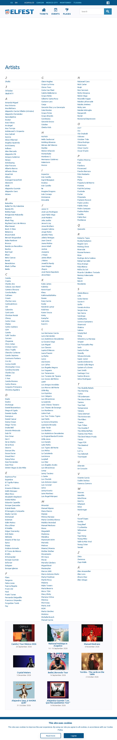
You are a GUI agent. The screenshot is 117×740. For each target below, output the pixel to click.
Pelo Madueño (83, 174)
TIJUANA (77, 3)
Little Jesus (46, 439)
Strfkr (79, 304)
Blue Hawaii (10, 226)
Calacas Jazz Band (12, 287)
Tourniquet (82, 457)
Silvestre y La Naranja (86, 339)
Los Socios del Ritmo (50, 379)
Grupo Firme (46, 113)
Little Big (45, 390)
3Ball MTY (9, 93)
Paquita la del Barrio (85, 183)
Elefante (8, 537)
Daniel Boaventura (12, 408)
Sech (79, 347)
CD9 (7, 330)
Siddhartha (82, 319)
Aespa (7, 160)
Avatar (8, 120)
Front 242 (9, 589)
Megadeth (45, 531)
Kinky (43, 315)
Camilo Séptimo (11, 355)
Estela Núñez (10, 500)
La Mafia (44, 356)
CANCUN (40, 3)
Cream (8, 298)
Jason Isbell (46, 246)
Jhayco (44, 269)
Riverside (81, 249)
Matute (44, 514)
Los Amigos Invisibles (50, 385)
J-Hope (44, 255)
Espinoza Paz (10, 477)
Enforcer (8, 563)
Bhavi (7, 255)
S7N (79, 296)
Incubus (44, 183)
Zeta (79, 556)
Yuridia (80, 521)
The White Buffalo (85, 431)
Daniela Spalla (11, 413)
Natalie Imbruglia (84, 110)
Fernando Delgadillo (13, 597)
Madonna (45, 534)
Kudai (43, 304)
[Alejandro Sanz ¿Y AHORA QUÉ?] (24, 689)
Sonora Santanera (85, 322)
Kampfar (45, 318)
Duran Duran (10, 453)
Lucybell (44, 459)
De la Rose (9, 445)
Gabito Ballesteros (49, 93)
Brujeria (8, 218)
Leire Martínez (47, 493)
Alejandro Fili (10, 154)
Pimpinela (81, 197)
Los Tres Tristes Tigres (50, 416)
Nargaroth (81, 113)
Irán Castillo (46, 177)
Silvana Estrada (83, 356)
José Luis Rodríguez (49, 212)
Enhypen (8, 565)
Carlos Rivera (10, 384)
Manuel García (47, 620)
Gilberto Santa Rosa (49, 99)
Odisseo (80, 136)
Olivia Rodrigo (83, 142)
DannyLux (9, 416)
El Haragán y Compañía (14, 511)
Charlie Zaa (10, 373)
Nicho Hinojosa (83, 93)
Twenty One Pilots (85, 434)
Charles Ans (10, 284)
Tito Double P (83, 428)
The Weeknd (82, 445)
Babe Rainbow (11, 240)
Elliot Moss (9, 494)
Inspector (45, 174)
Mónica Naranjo (47, 517)
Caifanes (8, 295)
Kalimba (44, 287)
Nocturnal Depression (86, 119)
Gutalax (44, 124)
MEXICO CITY (52, 3)
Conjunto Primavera (13, 387)
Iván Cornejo (46, 194)
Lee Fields (45, 419)
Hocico (44, 165)
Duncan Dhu (10, 450)
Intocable (45, 200)
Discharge (9, 405)
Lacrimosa (45, 456)
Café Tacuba (10, 335)
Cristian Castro (11, 347)
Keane (44, 298)
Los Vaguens (46, 370)
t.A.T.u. (80, 451)
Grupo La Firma (47, 84)
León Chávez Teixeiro (50, 405)
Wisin (79, 507)
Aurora (8, 137)
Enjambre (9, 480)
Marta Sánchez (47, 611)
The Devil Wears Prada (86, 437)
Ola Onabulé (82, 134)
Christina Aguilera (12, 390)
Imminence (45, 197)
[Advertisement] (58, 39)
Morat (44, 560)
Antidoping (10, 163)
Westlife (80, 495)
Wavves (80, 492)
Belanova (9, 232)
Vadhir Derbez (83, 481)
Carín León (9, 312)
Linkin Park (45, 413)
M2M (43, 608)
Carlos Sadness (11, 327)
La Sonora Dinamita (49, 422)
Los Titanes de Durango (51, 408)
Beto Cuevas (10, 258)
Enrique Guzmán (12, 560)
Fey (6, 606)
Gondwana (45, 119)
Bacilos (8, 249)
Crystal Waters (24, 673)
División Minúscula (12, 430)
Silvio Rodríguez (84, 379)
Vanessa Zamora (84, 483)
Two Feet (81, 405)
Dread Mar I (10, 456)
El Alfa (7, 554)
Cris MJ (8, 361)
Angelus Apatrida (12, 143)
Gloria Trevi (46, 87)
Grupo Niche (46, 96)
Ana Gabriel (10, 134)
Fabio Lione (10, 583)
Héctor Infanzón (48, 151)
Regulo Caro (82, 244)
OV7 (79, 128)
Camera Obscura (12, 290)
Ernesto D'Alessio (12, 488)
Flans (7, 577)
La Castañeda (47, 453)
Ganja (43, 104)
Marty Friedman (48, 577)
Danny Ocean (10, 422)
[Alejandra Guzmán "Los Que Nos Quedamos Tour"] (58, 689)
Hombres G (46, 157)
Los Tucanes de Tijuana (51, 376)
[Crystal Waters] (24, 661)
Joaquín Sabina (47, 229)
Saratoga (81, 316)
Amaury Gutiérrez (12, 157)
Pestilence (81, 220)
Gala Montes (46, 110)
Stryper (80, 342)
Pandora (81, 166)
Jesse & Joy (46, 223)
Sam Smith (81, 370)
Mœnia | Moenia (48, 548)
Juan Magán (46, 266)
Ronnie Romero (83, 252)
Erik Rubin (9, 534)
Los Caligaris (46, 396)
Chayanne (9, 341)
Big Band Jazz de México (15, 223)
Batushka (9, 203)
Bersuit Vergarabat (13, 238)
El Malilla (8, 528)
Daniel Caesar (10, 419)
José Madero (46, 218)
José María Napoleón (50, 272)
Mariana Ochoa (47, 597)
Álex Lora (81, 574)
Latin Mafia (46, 445)
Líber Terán (46, 428)
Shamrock (81, 324)
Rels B (79, 281)
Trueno (80, 422)
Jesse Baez (46, 275)
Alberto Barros (11, 168)
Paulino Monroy (83, 160)
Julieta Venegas (47, 238)
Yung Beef (81, 524)
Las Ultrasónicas (48, 399)
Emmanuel (9, 517)
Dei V (7, 439)
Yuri (79, 533)
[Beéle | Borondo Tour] (58, 661)
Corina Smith (10, 364)
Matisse (44, 545)
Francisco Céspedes (13, 600)
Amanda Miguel (11, 103)
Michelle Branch (47, 617)
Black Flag (9, 220)
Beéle (7, 269)
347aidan (9, 91)
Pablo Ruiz (81, 217)
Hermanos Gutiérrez (49, 159)
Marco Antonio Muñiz (50, 574)
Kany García (46, 301)
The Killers (81, 419)
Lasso (43, 359)
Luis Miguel (46, 345)
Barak (7, 260)
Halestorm (45, 162)
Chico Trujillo (10, 350)
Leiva (43, 488)
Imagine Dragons (48, 191)
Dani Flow (9, 465)
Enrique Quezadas (12, 505)
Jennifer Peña (47, 235)
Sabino (80, 330)
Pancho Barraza (84, 171)
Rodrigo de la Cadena (86, 258)
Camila (8, 278)
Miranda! (45, 505)
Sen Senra (81, 313)
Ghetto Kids (46, 127)
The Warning (82, 391)
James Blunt (46, 258)
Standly (80, 353)
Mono (43, 528)
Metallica (45, 537)
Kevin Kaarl (46, 290)
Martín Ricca (46, 580)
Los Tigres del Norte (49, 448)
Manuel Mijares (47, 508)
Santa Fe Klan (83, 350)
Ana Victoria (10, 105)
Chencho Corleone (12, 353)
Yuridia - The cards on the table (92, 673)
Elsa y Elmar (10, 525)
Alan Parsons (10, 166)
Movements (46, 554)
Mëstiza (44, 600)
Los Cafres (45, 365)
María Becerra (47, 588)
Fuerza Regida (11, 586)
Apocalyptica (10, 117)
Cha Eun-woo (10, 301)
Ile (42, 188)
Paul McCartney (83, 188)
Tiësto (80, 439)
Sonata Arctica (83, 307)
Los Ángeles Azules (49, 465)
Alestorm (9, 183)
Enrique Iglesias (11, 568)
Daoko (8, 402)
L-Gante (44, 476)
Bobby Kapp (10, 212)
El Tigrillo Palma (12, 482)
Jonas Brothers (47, 226)
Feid (7, 592)
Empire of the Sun (12, 540)
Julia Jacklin (46, 220)
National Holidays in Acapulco (58, 645)
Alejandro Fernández (14, 114)
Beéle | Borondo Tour (58, 673)
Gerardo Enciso (47, 122)
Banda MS (9, 209)
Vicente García (83, 478)
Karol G (44, 324)
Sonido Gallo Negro (85, 365)
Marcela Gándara (48, 563)
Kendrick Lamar (47, 307)
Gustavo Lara (46, 102)
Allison (8, 177)
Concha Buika (10, 292)
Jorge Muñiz (46, 232)
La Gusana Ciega (48, 342)
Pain (79, 163)
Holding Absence (48, 142)
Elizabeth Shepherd (13, 497)
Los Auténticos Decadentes (52, 339)
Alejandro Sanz (11, 191)
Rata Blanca (82, 267)
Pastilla (80, 214)
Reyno (80, 278)
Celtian (8, 375)
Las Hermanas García (50, 333)
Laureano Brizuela (48, 425)
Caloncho (9, 310)
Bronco (8, 243)
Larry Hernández (48, 336)
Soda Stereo (82, 299)
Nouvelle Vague (84, 99)
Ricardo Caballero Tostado (88, 272)
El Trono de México (13, 551)
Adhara (8, 148)
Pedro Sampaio (83, 208)
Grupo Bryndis (47, 116)
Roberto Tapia (83, 238)
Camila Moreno (11, 381)
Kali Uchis (45, 321)
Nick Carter (82, 84)
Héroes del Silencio (49, 145)
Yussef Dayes (82, 519)
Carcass (8, 338)
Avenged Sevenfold (13, 180)
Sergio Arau (82, 310)
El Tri (7, 485)
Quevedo (81, 229)
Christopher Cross (12, 367)
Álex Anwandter (84, 571)
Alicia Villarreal (11, 140)
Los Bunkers (46, 430)
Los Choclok (46, 479)
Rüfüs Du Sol (82, 269)
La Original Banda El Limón (52, 436)
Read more (50, 736)
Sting (79, 336)
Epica (7, 543)
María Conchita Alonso (50, 520)
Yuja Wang (81, 536)
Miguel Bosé (46, 565)
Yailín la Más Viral (84, 542)
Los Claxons (46, 347)
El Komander (10, 557)
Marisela (44, 543)
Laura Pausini (46, 353)
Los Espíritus (46, 393)
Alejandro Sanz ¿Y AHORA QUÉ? (24, 702)
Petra (79, 177)
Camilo (8, 332)
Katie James (46, 284)
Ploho (79, 180)
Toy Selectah (82, 454)
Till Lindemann (83, 396)
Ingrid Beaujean (47, 180)
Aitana (8, 194)
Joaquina (45, 252)
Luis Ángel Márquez (49, 496)
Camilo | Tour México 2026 (23, 644)
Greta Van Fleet (47, 90)
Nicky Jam (81, 107)
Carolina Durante (12, 370)
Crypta (8, 281)
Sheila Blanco (82, 293)
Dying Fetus (10, 459)
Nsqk (79, 87)
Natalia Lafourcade (85, 102)
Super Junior (82, 359)
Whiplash (81, 504)
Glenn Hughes (47, 81)
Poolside (81, 191)
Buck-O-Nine (10, 229)
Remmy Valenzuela (85, 275)
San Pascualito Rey (85, 345)
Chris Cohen (10, 344)
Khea (43, 292)
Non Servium (82, 90)
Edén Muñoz (10, 522)
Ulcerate (80, 466)
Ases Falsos (10, 123)
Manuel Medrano (48, 525)
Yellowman (81, 530)
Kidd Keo (45, 310)
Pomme (80, 186)
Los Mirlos (45, 450)
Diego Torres (10, 425)
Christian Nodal (11, 315)
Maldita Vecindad (48, 522)
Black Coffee (10, 266)
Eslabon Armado (12, 548)
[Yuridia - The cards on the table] (92, 661)
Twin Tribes (82, 425)
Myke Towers (47, 585)
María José (45, 606)
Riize (79, 255)
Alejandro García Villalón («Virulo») (19, 111)
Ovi (78, 131)
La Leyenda (46, 402)
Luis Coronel (46, 485)
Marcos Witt (46, 571)
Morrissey (45, 603)
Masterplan (46, 568)
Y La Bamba (82, 527)
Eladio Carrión (11, 514)
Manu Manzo (46, 511)
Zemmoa (81, 559)
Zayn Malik (81, 562)
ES (12, 3)
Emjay (7, 545)
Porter (80, 194)
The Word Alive (83, 399)
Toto (79, 448)
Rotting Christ (83, 247)
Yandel (80, 547)
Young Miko (82, 539)
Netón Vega (82, 96)
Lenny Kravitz (47, 491)
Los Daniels (46, 442)
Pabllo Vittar (82, 206)
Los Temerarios (47, 373)
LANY (43, 382)
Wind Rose (81, 498)
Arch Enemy (10, 145)
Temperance (82, 408)
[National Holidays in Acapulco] (58, 632)
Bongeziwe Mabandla (14, 215)
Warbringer (82, 510)
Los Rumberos (47, 410)
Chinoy (8, 318)
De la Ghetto (10, 442)
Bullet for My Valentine (14, 206)
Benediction (10, 263)
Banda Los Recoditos (14, 246)
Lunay (43, 471)
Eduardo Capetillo (12, 502)
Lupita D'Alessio (48, 350)
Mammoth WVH (48, 540)
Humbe (44, 148)
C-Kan (7, 378)
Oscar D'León (82, 151)
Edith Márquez (11, 491)
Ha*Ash (44, 136)
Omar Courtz (82, 148)
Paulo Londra (82, 203)
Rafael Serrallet (83, 261)
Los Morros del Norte (50, 387)
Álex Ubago (82, 580)
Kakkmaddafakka (48, 295)
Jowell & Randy (47, 263)
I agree (74, 736)
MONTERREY (65, 3)
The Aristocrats (83, 417)
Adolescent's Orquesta (14, 131)
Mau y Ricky (46, 594)
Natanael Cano (83, 81)
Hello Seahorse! (47, 139)
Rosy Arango (82, 264)
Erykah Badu (10, 508)
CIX (6, 307)
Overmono (81, 145)
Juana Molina (46, 243)
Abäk (7, 186)
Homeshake (46, 154)
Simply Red (82, 333)
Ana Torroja (10, 128)
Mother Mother (47, 551)
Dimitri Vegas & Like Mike (15, 468)
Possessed (81, 168)
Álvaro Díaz (82, 577)
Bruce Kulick (10, 235)
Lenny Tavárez (47, 473)
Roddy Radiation (84, 241)
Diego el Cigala (11, 410)
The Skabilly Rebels (85, 388)
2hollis (7, 81)
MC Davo (45, 557)
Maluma (44, 583)
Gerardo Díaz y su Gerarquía (53, 107)
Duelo (7, 399)
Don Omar (9, 436)
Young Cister (82, 544)
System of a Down (85, 367)
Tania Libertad (83, 414)
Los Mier (44, 462)
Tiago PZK (81, 442)
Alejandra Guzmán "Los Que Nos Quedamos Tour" (58, 702)
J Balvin (44, 260)
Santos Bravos (83, 376)
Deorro (8, 448)
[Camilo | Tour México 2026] (24, 632)
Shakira (80, 327)
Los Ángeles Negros (49, 367)
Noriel (79, 116)
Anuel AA (9, 174)
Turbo (80, 394)
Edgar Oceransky (12, 531)
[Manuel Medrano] (92, 632)
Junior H (44, 209)
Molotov (45, 614)
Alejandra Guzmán (12, 188)
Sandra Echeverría (85, 362)
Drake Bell (9, 428)
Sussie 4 (80, 302)
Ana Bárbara (10, 108)
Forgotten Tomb (12, 603)
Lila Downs (45, 362)
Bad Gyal (8, 252)
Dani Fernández (11, 462)
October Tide (83, 139)
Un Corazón (82, 469)
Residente (81, 284)
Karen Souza (46, 312)
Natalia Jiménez (84, 104)
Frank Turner (10, 595)
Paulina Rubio (83, 211)
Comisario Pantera (13, 358)
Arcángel (9, 125)
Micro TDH (45, 591)
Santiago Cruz (83, 373)
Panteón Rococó (84, 200)
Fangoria (8, 580)
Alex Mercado (11, 151)
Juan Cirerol (46, 240)
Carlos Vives (10, 321)
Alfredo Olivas (11, 171)
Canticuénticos (11, 304)
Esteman (8, 520)
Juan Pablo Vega (48, 215)
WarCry (80, 501)
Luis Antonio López (49, 482)
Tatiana (80, 411)
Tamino (80, 402)
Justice (44, 249)
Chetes (8, 324)
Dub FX (8, 433)
